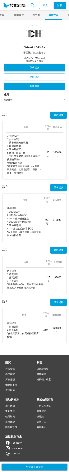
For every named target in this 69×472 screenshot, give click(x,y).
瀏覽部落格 (11, 385)
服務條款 (10, 422)
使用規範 (10, 416)
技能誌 (40, 416)
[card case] (14, 5)
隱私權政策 (11, 427)
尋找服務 (10, 368)
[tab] (19, 15)
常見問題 (10, 411)
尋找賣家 (10, 374)
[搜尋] (32, 5)
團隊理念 (41, 411)
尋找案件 (41, 374)
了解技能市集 (44, 405)
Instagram (17, 448)
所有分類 (10, 379)
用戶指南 (10, 405)
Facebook (17, 442)
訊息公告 (41, 422)
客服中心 (41, 427)
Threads (16, 453)
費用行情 (10, 390)
